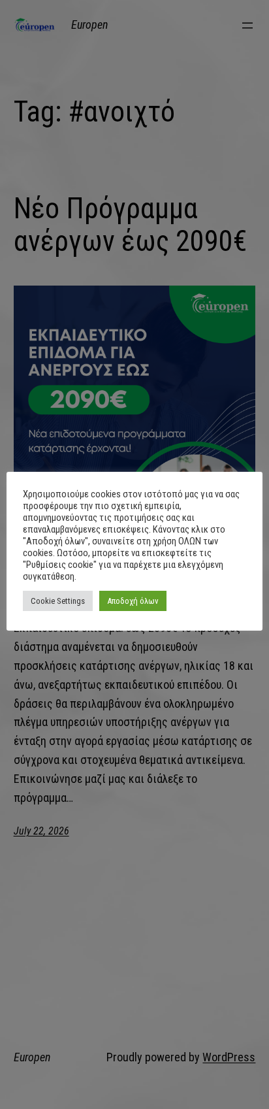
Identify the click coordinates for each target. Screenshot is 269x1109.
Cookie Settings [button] (58, 601)
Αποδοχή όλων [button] (133, 601)
